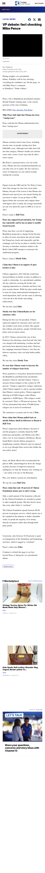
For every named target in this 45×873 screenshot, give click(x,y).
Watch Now (38, 3)
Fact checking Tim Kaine (23, 110)
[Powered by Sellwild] (39, 709)
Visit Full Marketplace (35, 581)
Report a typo (8, 566)
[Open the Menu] (4, 3)
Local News (9, 19)
